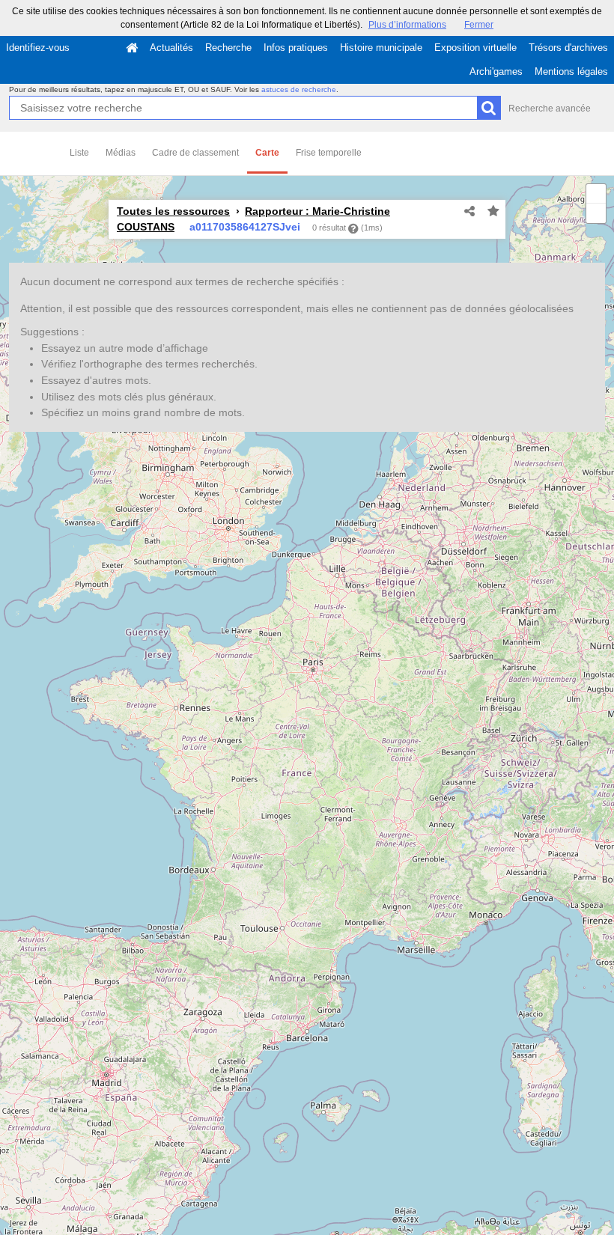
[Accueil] (132, 48)
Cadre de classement (195, 152)
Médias (121, 152)
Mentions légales (571, 71)
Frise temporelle (329, 152)
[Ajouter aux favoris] (493, 212)
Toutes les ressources (173, 211)
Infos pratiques (296, 47)
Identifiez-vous (38, 47)
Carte (267, 152)
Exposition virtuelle (475, 47)
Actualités (171, 47)
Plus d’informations (407, 24)
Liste (79, 152)
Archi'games (496, 71)
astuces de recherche (298, 89)
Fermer (478, 24)
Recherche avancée (549, 108)
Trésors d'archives (568, 47)
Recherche (228, 47)
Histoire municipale (381, 47)
